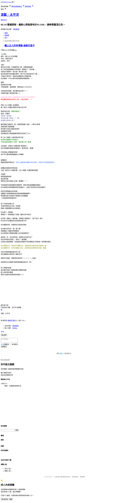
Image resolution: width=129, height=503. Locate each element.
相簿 (6, 33)
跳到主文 (4, 20)
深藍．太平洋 (10, 14)
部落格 (7, 35)
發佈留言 (4, 346)
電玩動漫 (16, 29)
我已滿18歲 (5, 499)
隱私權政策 (75, 476)
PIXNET (50, 476)
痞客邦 (10, 320)
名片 (6, 37)
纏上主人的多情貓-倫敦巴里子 (20, 45)
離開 (11, 499)
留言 (13, 320)
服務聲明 (82, 476)
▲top (2, 331)
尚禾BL (14, 328)
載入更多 (4, 335)
